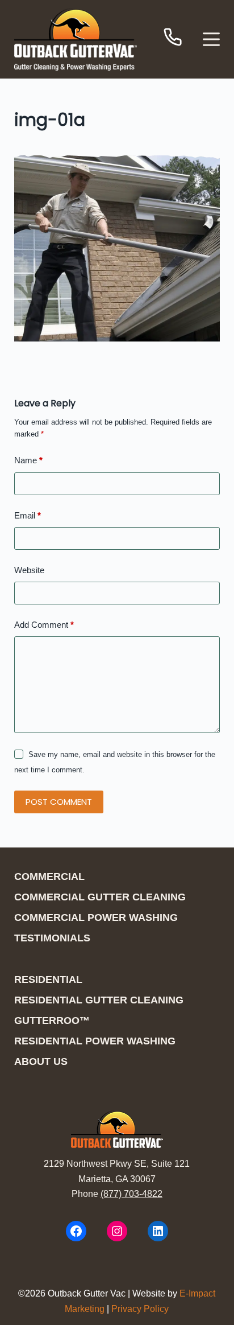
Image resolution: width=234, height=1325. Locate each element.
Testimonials (52, 938)
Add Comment (44, 624)
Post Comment (59, 802)
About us (41, 1061)
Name (28, 460)
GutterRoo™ (52, 1020)
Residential (48, 979)
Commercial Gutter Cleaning (100, 897)
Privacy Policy (140, 1309)
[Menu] (211, 39)
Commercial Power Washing (96, 917)
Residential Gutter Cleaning (98, 1000)
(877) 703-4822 (131, 1194)
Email (27, 515)
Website (29, 570)
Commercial (49, 876)
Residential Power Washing (95, 1041)
